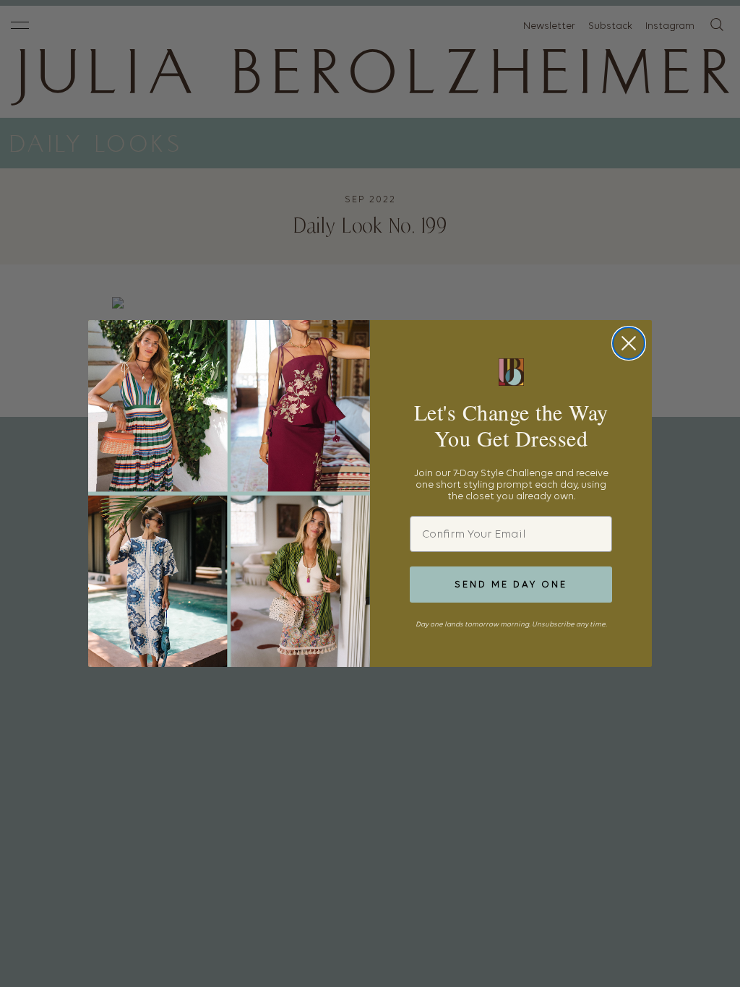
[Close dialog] (629, 343)
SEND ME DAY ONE (511, 584)
